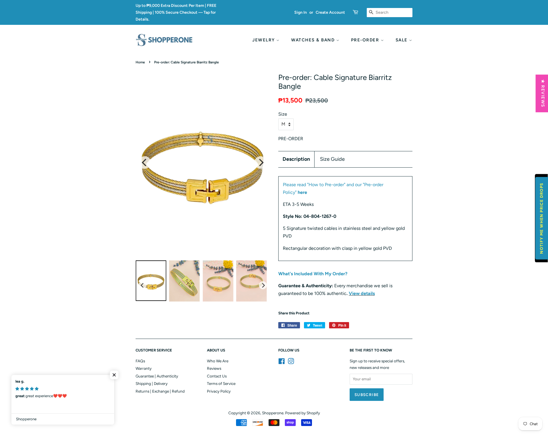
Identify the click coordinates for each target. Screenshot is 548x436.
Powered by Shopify (302, 413)
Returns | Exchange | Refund (160, 391)
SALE (402, 40)
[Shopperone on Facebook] (281, 362)
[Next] (260, 162)
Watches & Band (313, 40)
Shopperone (272, 413)
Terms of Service (221, 383)
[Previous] (144, 162)
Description (296, 159)
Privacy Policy (219, 391)
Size (282, 114)
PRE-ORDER (366, 40)
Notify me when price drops (541, 218)
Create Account (330, 12)
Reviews (214, 368)
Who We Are (217, 361)
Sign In (300, 12)
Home (140, 62)
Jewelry (264, 40)
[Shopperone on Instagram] (291, 362)
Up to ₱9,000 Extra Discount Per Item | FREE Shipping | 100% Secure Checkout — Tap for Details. (176, 12)
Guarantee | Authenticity (157, 376)
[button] (114, 375)
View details (362, 293)
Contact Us (217, 376)
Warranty (144, 368)
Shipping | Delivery (152, 383)
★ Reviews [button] (542, 94)
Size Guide (332, 159)
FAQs (140, 361)
